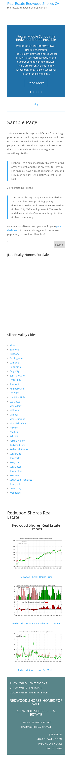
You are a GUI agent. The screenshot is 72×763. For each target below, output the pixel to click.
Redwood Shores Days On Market (36, 670)
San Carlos (15, 458)
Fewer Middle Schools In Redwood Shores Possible (36, 38)
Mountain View (18, 423)
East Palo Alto (17, 375)
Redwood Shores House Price (36, 577)
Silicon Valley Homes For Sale (28, 683)
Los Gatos (15, 401)
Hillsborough (17, 388)
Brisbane (15, 353)
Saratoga (14, 475)
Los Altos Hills (17, 397)
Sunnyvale (15, 484)
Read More (36, 83)
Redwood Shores (19, 449)
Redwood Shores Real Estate (29, 515)
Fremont (14, 384)
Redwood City (17, 445)
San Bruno (15, 453)
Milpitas (14, 414)
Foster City (15, 380)
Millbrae (14, 410)
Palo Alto (14, 436)
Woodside (15, 492)
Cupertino (15, 366)
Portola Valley (17, 440)
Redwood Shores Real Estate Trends (36, 527)
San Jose (14, 462)
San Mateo (15, 466)
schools (28, 49)
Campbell (15, 362)
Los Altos (14, 393)
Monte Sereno (17, 419)
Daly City (14, 371)
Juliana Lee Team (27, 45)
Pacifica (14, 432)
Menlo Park (16, 406)
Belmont (14, 349)
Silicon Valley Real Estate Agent (30, 692)
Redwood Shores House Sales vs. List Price (36, 623)
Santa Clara (16, 471)
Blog (36, 104)
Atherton (14, 345)
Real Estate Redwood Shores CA (33, 3)
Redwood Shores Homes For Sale (36, 702)
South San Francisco (21, 479)
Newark (14, 427)
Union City (15, 488)
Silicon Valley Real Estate (26, 687)
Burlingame (16, 358)
